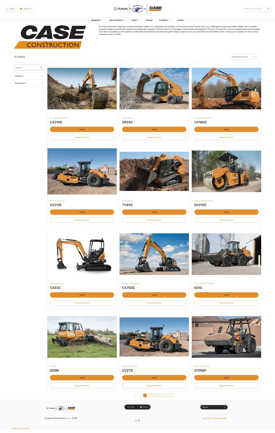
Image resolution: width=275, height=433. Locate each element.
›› (172, 395)
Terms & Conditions (220, 418)
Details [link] (82, 129)
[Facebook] (136, 420)
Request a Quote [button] (82, 137)
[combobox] (256, 8)
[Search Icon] (42, 67)
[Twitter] (139, 420)
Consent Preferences (20, 428)
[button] (10, 9)
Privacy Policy (206, 418)
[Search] (225, 407)
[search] (268, 8)
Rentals (149, 20)
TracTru (68, 418)
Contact (180, 20)
